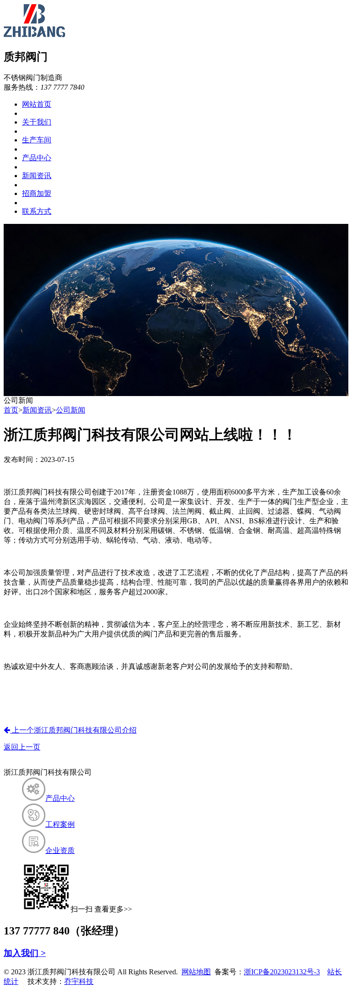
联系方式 (36, 211)
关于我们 (36, 122)
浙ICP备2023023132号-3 (282, 972)
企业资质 (60, 850)
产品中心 (36, 158)
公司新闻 (70, 410)
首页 (11, 410)
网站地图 (196, 972)
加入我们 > (25, 953)
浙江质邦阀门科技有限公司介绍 (73, 730)
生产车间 (36, 140)
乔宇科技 (79, 981)
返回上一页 (22, 747)
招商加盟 (36, 193)
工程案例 (60, 824)
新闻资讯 (36, 175)
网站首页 (36, 104)
